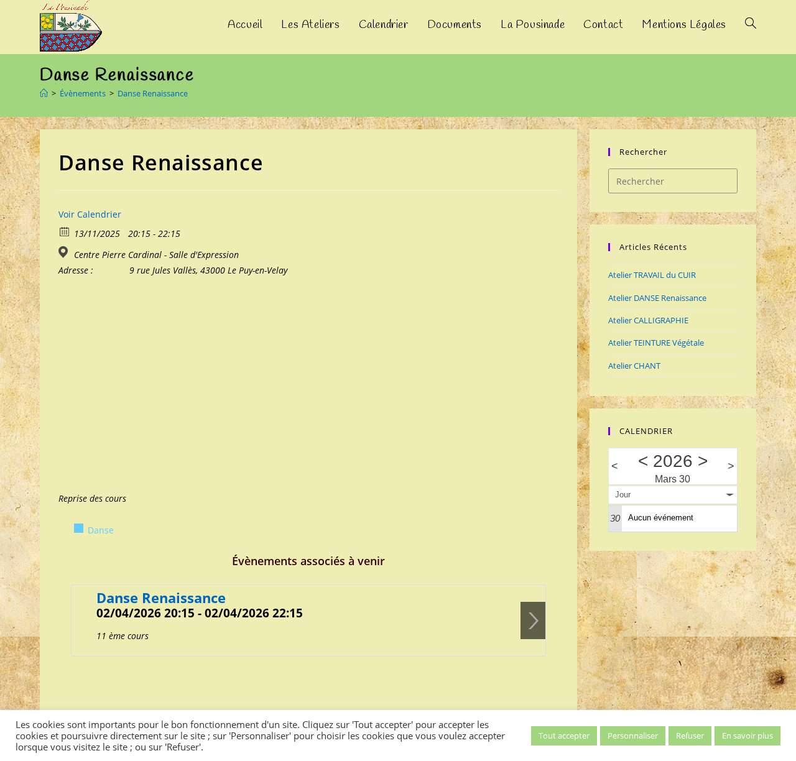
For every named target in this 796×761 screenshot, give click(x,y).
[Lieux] (65, 252)
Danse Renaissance (153, 93)
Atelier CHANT (634, 365)
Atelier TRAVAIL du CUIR (652, 274)
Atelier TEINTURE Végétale (656, 342)
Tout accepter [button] (564, 735)
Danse (101, 530)
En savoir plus (747, 735)
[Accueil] (44, 93)
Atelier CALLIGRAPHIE (648, 320)
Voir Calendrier (89, 214)
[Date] (65, 231)
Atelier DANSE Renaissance (657, 297)
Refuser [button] (690, 735)
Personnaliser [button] (633, 735)
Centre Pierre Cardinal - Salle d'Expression (156, 255)
